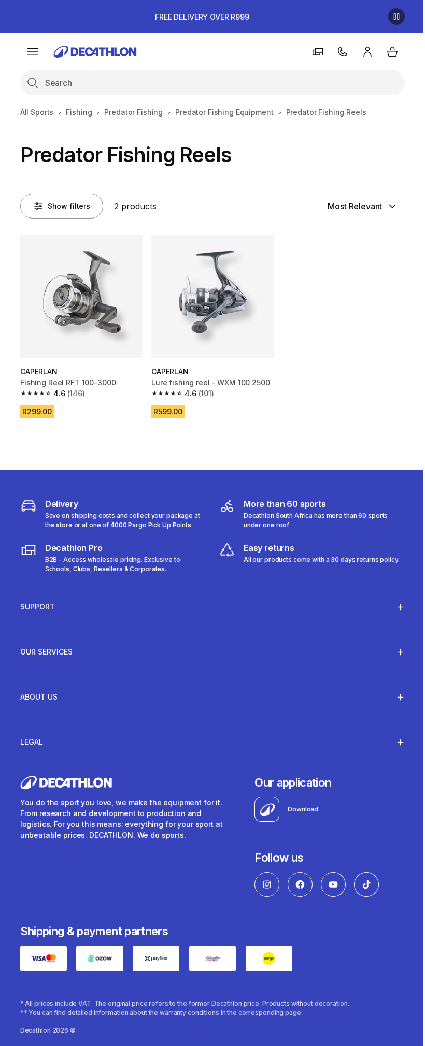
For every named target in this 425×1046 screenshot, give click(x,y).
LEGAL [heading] (31, 739)
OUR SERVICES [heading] (46, 649)
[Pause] (396, 16)
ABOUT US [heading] (39, 694)
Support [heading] (37, 604)
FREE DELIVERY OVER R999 (202, 16)
